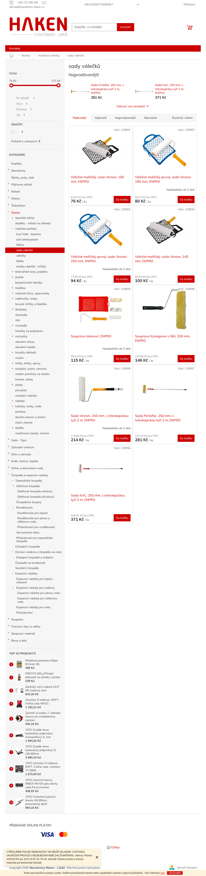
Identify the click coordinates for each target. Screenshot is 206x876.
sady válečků (24, 250)
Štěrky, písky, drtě (22, 177)
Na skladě (25, 97)
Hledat (125, 27)
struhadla (21, 314)
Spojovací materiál (23, 633)
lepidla (19, 427)
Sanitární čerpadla (27, 568)
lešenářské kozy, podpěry (31, 271)
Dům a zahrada (21, 454)
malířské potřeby (26, 228)
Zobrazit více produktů (130, 106)
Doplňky (16, 163)
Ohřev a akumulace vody (27, 468)
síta (17, 320)
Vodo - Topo (19, 440)
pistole (19, 277)
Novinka (23, 109)
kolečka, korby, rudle (28, 406)
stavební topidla (25, 347)
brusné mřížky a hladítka (31, 304)
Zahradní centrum (22, 447)
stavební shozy (24, 341)
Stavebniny (18, 170)
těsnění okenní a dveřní (30, 417)
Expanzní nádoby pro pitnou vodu (38, 593)
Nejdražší (101, 117)
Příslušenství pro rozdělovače (36, 527)
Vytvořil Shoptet (187, 867)
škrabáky (21, 309)
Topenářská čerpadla (28, 480)
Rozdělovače (24, 507)
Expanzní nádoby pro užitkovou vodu (37, 600)
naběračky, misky (26, 298)
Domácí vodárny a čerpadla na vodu (38, 552)
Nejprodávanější (125, 117)
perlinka (20, 411)
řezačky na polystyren (29, 331)
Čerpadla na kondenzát (30, 562)
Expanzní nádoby (26, 573)
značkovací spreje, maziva (32, 433)
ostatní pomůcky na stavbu (32, 374)
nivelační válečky (26, 395)
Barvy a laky (19, 640)
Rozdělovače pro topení (32, 513)
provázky (21, 390)
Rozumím (174, 872)
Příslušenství (24, 612)
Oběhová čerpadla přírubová (35, 496)
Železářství (18, 205)
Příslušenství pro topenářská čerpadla (34, 539)
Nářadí (15, 191)
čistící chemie (24, 422)
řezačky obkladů (25, 352)
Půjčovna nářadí (21, 184)
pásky (19, 384)
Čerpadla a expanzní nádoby (29, 475)
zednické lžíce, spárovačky (32, 293)
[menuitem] (14, 48)
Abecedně (150, 117)
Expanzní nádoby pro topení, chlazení (34, 580)
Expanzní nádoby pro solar (33, 607)
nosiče (19, 357)
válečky (21, 255)
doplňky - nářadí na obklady (33, 223)
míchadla (21, 325)
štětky (20, 261)
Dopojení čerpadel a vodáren (34, 557)
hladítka (20, 288)
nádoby (20, 400)
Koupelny (17, 619)
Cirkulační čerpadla (27, 546)
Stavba (15, 212)
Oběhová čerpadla (28, 486)
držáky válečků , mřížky (31, 266)
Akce (21, 103)
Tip (20, 115)
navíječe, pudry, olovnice (31, 368)
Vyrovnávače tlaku (27, 532)
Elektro (15, 198)
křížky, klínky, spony (27, 363)
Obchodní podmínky (98, 4)
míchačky (21, 336)
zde (163, 873)
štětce (20, 244)
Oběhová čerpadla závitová (34, 491)
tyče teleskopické (27, 239)
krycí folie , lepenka (28, 234)
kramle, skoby (24, 379)
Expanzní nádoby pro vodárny (35, 587)
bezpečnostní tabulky (28, 282)
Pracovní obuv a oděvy (25, 626)
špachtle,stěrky (24, 217)
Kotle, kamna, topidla (24, 461)
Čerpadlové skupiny (28, 502)
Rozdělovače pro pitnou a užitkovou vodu (33, 520)
